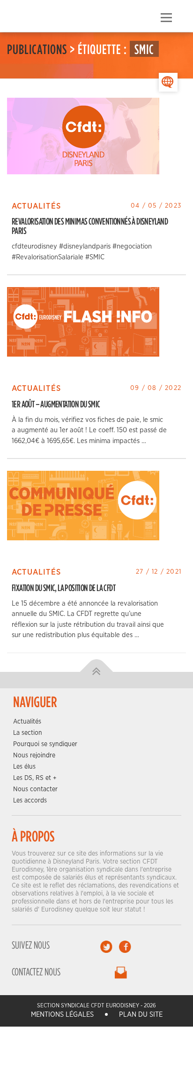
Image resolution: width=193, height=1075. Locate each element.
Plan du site (141, 1014)
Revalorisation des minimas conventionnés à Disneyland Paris (90, 225)
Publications (37, 49)
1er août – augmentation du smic (56, 404)
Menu (166, 18)
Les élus (24, 766)
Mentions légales (62, 1014)
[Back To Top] (96, 671)
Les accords (30, 800)
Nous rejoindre (34, 755)
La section (27, 733)
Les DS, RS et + (35, 778)
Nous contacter (35, 789)
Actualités (27, 721)
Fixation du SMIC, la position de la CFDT (63, 587)
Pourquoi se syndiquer (45, 744)
